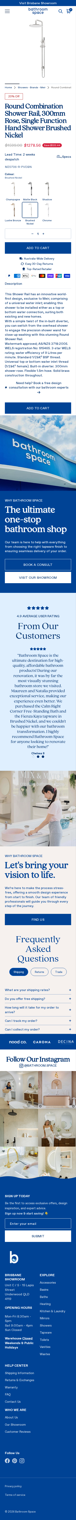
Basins (44, 1289)
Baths (44, 1297)
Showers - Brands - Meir (31, 87)
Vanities (45, 1347)
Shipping (19, 972)
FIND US (38, 919)
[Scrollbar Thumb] (12, 84)
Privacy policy (13, 1486)
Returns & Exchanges (19, 1380)
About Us (11, 1417)
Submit (38, 1236)
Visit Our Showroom (38, 577)
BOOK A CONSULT (38, 564)
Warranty (11, 1387)
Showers (46, 1325)
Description (13, 283)
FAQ (8, 1394)
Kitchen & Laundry (52, 1311)
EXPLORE (47, 1275)
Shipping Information (19, 1373)
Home (8, 87)
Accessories (48, 1282)
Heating (45, 1304)
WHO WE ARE (15, 1410)
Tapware (46, 1332)
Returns (39, 972)
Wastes (45, 1354)
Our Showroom (15, 1424)
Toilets (44, 1340)
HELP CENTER (16, 1365)
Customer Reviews (18, 1432)
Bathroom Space (25, 1511)
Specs (66, 156)
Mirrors (44, 1318)
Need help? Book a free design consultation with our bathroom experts (39, 385)
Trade (58, 972)
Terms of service (15, 1495)
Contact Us (13, 1401)
